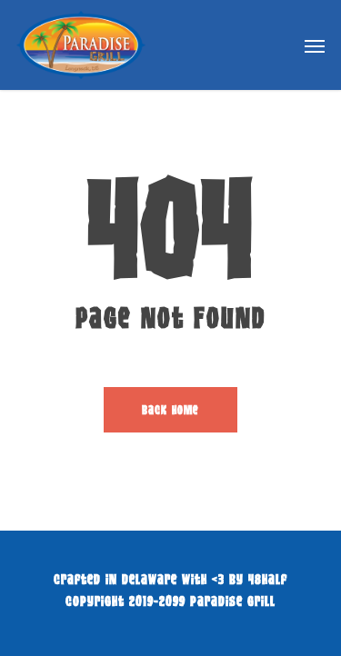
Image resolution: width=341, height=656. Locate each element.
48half (267, 579)
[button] (315, 45)
